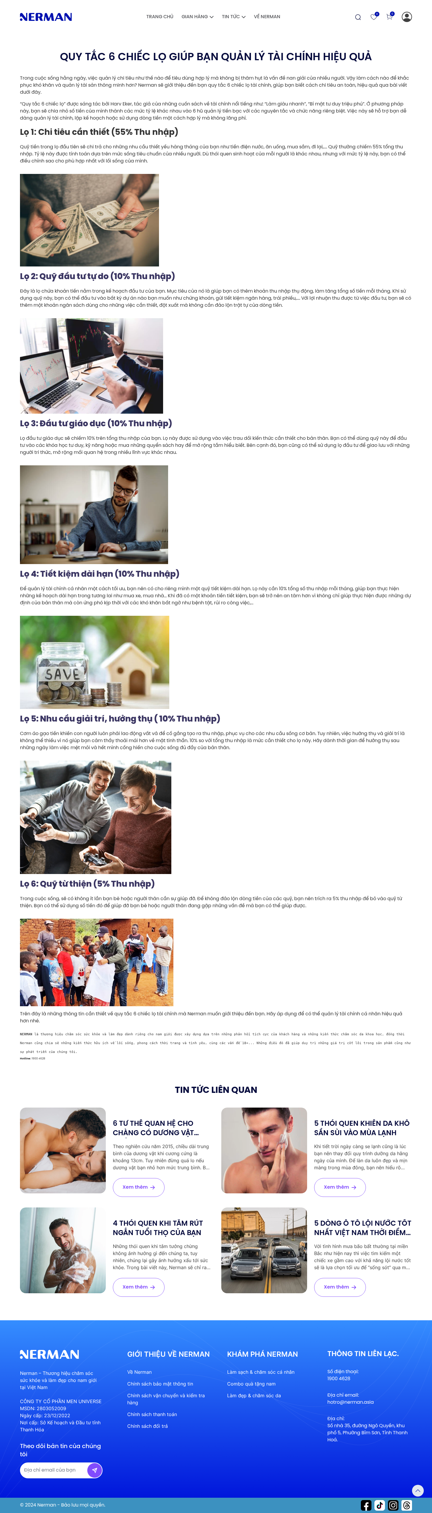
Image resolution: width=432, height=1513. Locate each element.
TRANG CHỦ (159, 16)
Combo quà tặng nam (251, 1384)
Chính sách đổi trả (147, 1426)
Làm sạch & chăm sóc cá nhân (260, 1372)
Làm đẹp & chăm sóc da (254, 1395)
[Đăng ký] (407, 17)
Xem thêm (135, 1187)
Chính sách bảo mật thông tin (160, 1384)
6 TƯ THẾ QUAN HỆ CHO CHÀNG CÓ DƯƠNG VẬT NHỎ (153, 1133)
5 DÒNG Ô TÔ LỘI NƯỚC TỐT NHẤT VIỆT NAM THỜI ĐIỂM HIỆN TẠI (362, 1233)
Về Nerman (267, 16)
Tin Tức (231, 16)
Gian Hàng (195, 16)
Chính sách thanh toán (152, 1414)
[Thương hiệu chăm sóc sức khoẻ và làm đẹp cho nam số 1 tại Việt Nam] (46, 17)
